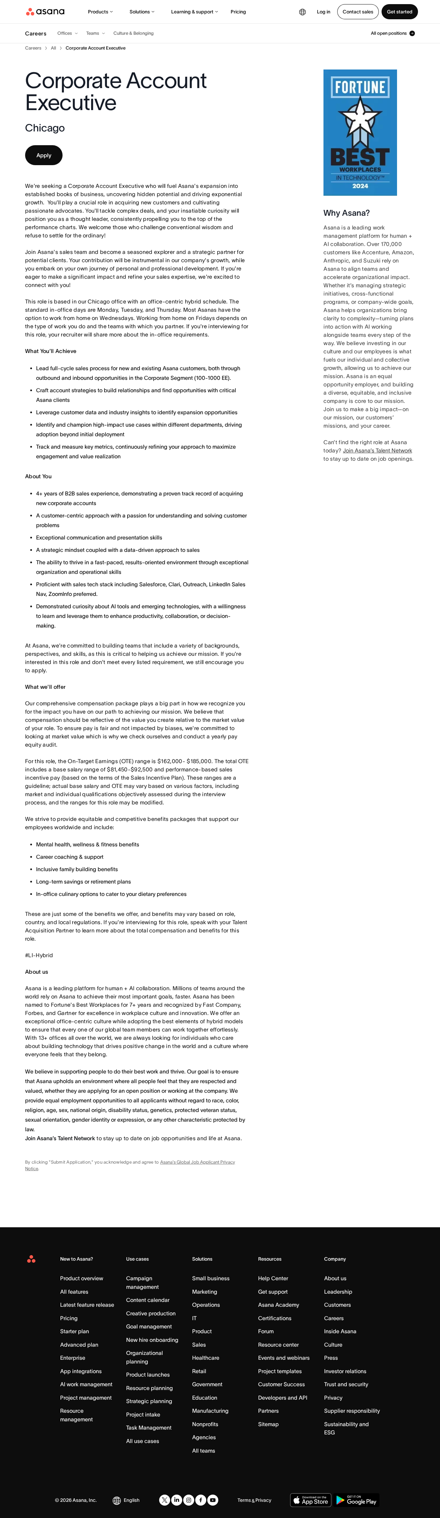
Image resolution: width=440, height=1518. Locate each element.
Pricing (238, 11)
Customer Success (281, 1384)
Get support (273, 1292)
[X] (164, 1500)
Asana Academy (278, 1305)
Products (98, 11)
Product (202, 1331)
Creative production (151, 1313)
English (132, 1500)
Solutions (140, 11)
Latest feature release (87, 1305)
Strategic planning (149, 1401)
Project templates (280, 1371)
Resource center (278, 1344)
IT (194, 1318)
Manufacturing (210, 1411)
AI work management (86, 1384)
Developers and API (282, 1397)
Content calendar (147, 1300)
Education (204, 1397)
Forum (266, 1331)
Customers (337, 1305)
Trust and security (346, 1384)
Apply (43, 155)
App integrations (81, 1371)
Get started (399, 11)
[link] (33, 48)
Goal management (149, 1326)
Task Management (149, 1427)
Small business (211, 1278)
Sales (199, 1344)
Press (331, 1358)
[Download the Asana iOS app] (310, 1500)
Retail (199, 1371)
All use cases (142, 1441)
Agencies (204, 1437)
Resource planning (149, 1388)
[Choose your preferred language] (302, 11)
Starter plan (74, 1331)
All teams (203, 1450)
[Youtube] (212, 1500)
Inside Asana (340, 1331)
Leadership (338, 1292)
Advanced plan (79, 1344)
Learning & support (192, 11)
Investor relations (345, 1371)
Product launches (148, 1374)
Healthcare (205, 1358)
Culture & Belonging (133, 33)
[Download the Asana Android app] (356, 1500)
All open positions (389, 33)
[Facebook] (200, 1500)
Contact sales (358, 11)
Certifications (275, 1318)
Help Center (273, 1278)
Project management (86, 1397)
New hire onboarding (152, 1340)
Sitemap (268, 1424)
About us (335, 1278)
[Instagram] (188, 1500)
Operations (206, 1305)
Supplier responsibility (352, 1411)
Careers (334, 1318)
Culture (333, 1344)
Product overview (81, 1278)
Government (207, 1384)
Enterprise (72, 1358)
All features (74, 1292)
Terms (244, 1500)
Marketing (204, 1292)
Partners (268, 1411)
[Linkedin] (176, 1500)
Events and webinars (284, 1358)
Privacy (333, 1397)
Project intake (143, 1414)
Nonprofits (205, 1424)
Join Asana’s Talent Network (60, 1138)
